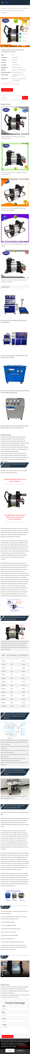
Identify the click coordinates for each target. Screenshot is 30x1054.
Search (25, 97)
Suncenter (3, 8)
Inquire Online (7, 90)
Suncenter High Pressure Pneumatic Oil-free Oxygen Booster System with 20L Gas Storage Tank (14, 426)
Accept (10, 1050)
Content (4, 1024)
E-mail (4, 1018)
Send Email (24, 33)
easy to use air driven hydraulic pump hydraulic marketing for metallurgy (13, 209)
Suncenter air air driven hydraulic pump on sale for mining (14, 245)
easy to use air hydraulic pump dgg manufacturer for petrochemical (14, 173)
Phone (3, 1012)
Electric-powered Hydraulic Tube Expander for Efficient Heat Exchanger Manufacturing (15, 391)
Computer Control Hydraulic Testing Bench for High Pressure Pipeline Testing (14, 356)
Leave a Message (7, 1036)
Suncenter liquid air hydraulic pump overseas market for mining (13, 137)
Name (3, 1006)
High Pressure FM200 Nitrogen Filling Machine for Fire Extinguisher (14, 321)
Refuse (20, 1050)
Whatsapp (24, 40)
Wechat (23, 37)
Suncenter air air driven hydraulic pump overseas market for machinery (14, 280)
